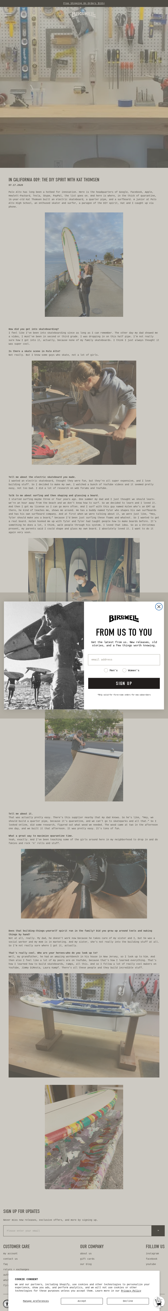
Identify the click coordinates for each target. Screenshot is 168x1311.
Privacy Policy (131, 1291)
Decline (128, 1301)
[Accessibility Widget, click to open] (7, 1304)
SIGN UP (124, 683)
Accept (82, 1301)
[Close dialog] (159, 606)
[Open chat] (159, 1302)
